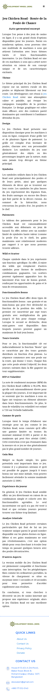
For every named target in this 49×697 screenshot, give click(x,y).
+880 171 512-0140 (19, 688)
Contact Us (23, 643)
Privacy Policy (24, 648)
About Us (22, 639)
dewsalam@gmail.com (22, 682)
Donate (21, 653)
